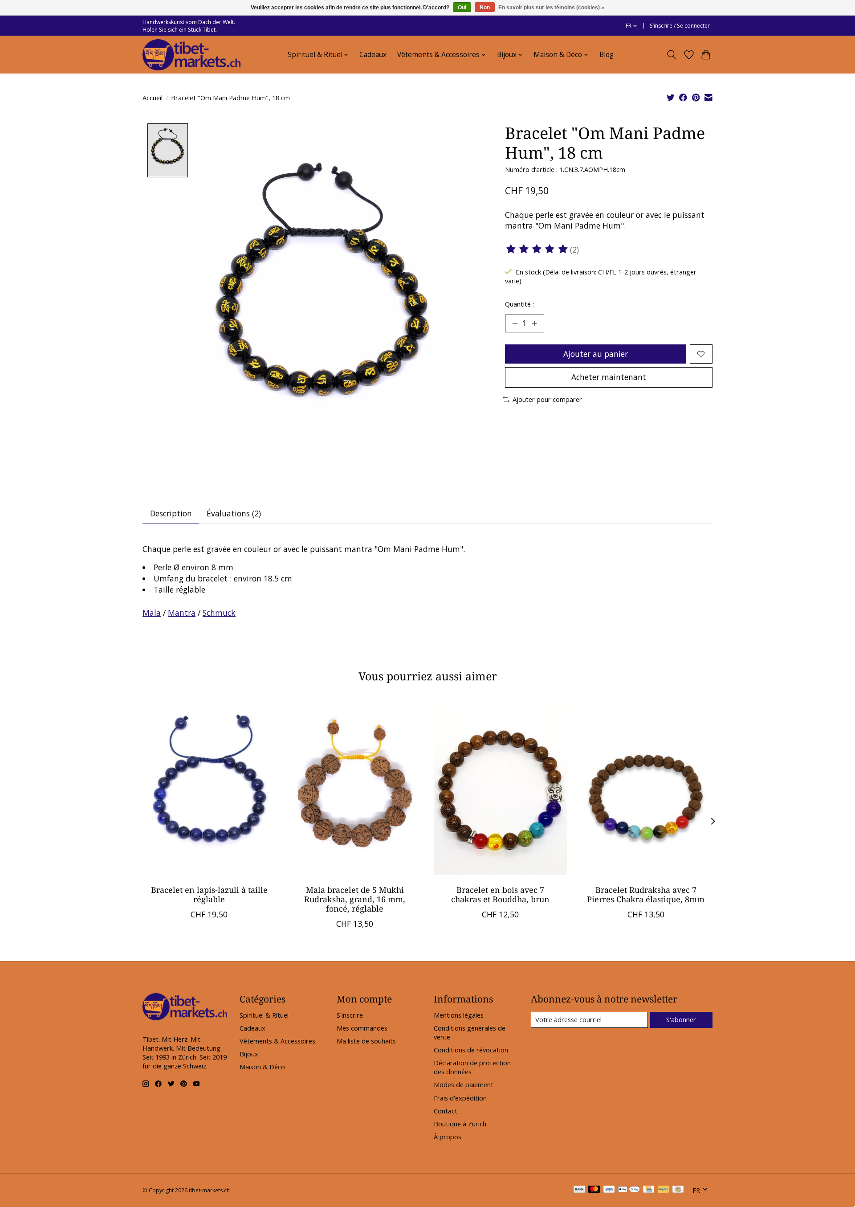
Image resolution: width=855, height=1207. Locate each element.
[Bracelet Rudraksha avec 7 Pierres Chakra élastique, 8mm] (645, 789)
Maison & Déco (262, 1066)
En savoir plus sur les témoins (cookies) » (551, 7)
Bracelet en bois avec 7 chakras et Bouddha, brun (500, 894)
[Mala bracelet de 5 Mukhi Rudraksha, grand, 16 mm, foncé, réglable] (354, 789)
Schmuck (219, 612)
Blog (606, 54)
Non (485, 7)
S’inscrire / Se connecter (680, 25)
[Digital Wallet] (629, 1190)
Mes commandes (362, 1027)
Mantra (181, 612)
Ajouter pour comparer (547, 399)
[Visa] (609, 1190)
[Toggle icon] (671, 55)
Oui (462, 7)
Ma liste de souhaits (366, 1040)
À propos (447, 1136)
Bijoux (249, 1053)
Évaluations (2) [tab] (234, 513)
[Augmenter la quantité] (534, 323)
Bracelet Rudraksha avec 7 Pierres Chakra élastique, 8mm (645, 894)
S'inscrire (350, 1015)
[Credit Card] (648, 1190)
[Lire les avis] (537, 249)
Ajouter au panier (595, 353)
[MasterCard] (594, 1190)
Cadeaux (373, 54)
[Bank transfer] (579, 1190)
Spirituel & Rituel (264, 1015)
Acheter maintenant (608, 377)
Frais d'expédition (460, 1097)
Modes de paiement (463, 1084)
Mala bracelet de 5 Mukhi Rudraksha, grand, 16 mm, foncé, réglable (354, 899)
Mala (151, 612)
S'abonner (681, 1019)
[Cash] (678, 1190)
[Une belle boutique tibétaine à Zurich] (191, 54)
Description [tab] (171, 513)
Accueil (152, 97)
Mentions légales (459, 1015)
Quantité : (519, 303)
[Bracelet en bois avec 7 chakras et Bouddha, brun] (500, 789)
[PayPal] (663, 1190)
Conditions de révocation (471, 1049)
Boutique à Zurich (460, 1123)
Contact (445, 1110)
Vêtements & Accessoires (277, 1040)
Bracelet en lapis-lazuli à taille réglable (209, 894)
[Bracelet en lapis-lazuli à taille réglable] (209, 789)
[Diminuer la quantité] (515, 323)
